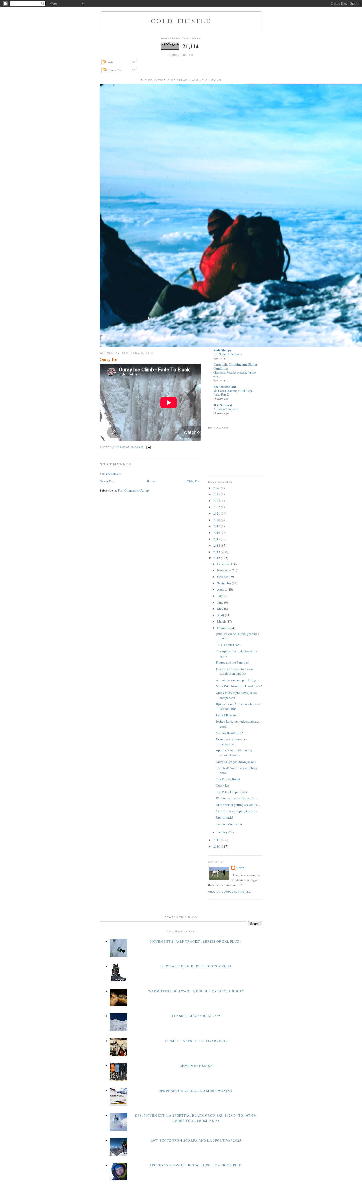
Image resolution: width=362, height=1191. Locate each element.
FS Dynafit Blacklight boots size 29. (196, 966)
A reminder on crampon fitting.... (237, 680)
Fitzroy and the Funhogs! (232, 662)
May (220, 608)
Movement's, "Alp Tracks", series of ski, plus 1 (196, 941)
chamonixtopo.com (229, 824)
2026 (217, 488)
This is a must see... (228, 644)
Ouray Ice (222, 785)
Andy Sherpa (222, 350)
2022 (217, 507)
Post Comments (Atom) (133, 490)
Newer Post (107, 481)
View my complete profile (229, 891)
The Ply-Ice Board (228, 779)
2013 (217, 552)
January (222, 832)
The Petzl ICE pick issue (232, 792)
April (221, 615)
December (224, 564)
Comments (113, 70)
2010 (217, 846)
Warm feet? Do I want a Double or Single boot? (196, 991)
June (220, 602)
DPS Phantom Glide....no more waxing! (196, 1090)
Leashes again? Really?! (196, 1016)
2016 (217, 532)
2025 (217, 494)
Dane (240, 867)
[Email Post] (148, 447)
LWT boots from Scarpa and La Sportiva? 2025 (196, 1140)
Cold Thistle (181, 20)
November (224, 570)
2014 (217, 545)
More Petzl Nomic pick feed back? (239, 686)
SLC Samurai (222, 405)
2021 (217, 513)
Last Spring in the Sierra (227, 354)
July (220, 596)
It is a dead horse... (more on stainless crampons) (234, 671)
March (222, 621)
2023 (217, 500)
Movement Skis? (196, 1065)
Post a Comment (110, 473)
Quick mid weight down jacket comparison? (236, 695)
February (223, 628)
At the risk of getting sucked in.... (238, 804)
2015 (217, 539)
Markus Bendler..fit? (229, 733)
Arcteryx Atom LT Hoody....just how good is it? (196, 1165)
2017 (217, 526)
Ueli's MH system (227, 715)
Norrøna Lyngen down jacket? (236, 761)
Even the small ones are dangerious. (231, 741)
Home (151, 481)
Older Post (194, 481)
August (222, 589)
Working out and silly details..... (237, 798)
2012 (217, 558)
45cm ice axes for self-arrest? (196, 1041)
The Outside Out (224, 386)
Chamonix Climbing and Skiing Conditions (235, 366)
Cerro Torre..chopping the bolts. (237, 811)
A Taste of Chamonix (226, 409)
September (224, 583)
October (223, 576)
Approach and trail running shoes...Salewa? (234, 752)
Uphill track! (224, 817)
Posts (109, 62)
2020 (217, 520)
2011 (217, 840)
